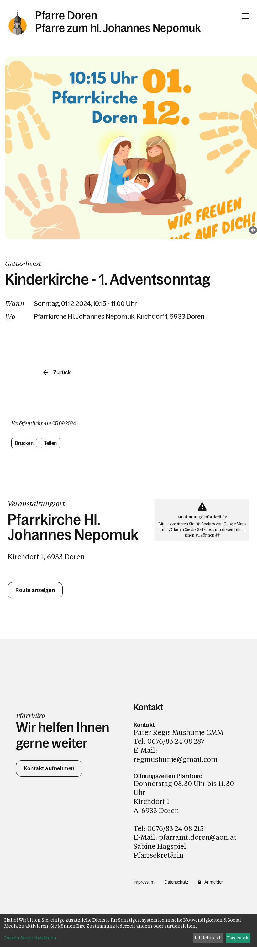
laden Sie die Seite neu (193, 529)
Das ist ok (238, 938)
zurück (62, 372)
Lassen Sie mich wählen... (32, 938)
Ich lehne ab (208, 938)
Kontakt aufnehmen (49, 768)
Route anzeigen (35, 590)
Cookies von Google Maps (223, 523)
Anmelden (214, 882)
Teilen (50, 443)
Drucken (24, 443)
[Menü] (245, 16)
